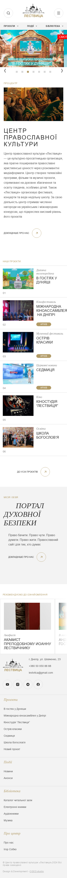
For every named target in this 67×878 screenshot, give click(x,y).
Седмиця (9, 735)
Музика (8, 820)
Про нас (9, 842)
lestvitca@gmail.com (41, 672)
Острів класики (13, 729)
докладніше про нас (16, 233)
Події (8, 762)
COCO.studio (37, 871)
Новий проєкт (12, 749)
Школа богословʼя (14, 742)
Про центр (12, 833)
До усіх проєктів (27, 472)
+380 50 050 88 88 (40, 665)
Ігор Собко (10, 849)
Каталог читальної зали (18, 800)
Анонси (8, 778)
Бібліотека (12, 791)
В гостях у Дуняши (15, 708)
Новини (8, 771)
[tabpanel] (33, 48)
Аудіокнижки (11, 813)
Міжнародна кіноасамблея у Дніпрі (25, 715)
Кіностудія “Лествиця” (17, 722)
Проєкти (11, 700)
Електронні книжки (15, 806)
